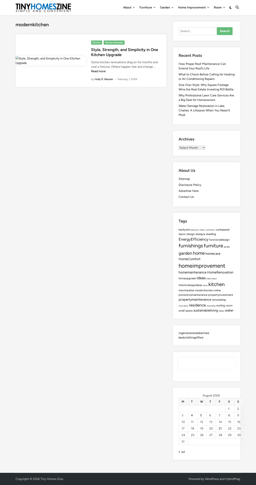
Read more (98, 71)
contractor (210, 230)
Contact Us (186, 197)
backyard (184, 229)
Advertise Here (189, 191)
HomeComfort (190, 259)
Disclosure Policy (190, 185)
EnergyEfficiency (193, 239)
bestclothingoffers (191, 337)
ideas (201, 278)
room (229, 305)
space (189, 310)
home (199, 253)
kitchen (216, 284)
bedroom (195, 230)
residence (197, 305)
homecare (212, 254)
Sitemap (184, 179)
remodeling (219, 299)
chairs (202, 230)
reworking (211, 306)
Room (218, 7)
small (182, 310)
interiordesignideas (190, 285)
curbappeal (222, 229)
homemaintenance (193, 272)
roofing (220, 305)
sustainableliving (205, 310)
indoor (214, 278)
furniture (213, 246)
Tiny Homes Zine (51, 479)
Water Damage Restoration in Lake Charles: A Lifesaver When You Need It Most (204, 110)
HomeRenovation (220, 272)
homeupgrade (187, 278)
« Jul (182, 451)
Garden (165, 7)
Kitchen (96, 42)
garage (227, 247)
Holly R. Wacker (104, 79)
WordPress (212, 479)
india (208, 278)
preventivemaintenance (193, 295)
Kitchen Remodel (114, 42)
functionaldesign (219, 239)
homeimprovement (202, 265)
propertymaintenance (195, 299)
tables (221, 311)
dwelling (211, 234)
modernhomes (204, 290)
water (229, 310)
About (127, 7)
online (217, 290)
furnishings (191, 246)
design (191, 234)
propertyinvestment (220, 295)
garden (185, 253)
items (205, 285)
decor (182, 234)
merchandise (186, 290)
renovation (183, 306)
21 (220, 428)
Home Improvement (192, 7)
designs (200, 234)
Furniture (145, 7)
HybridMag (232, 479)
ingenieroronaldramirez (194, 333)
